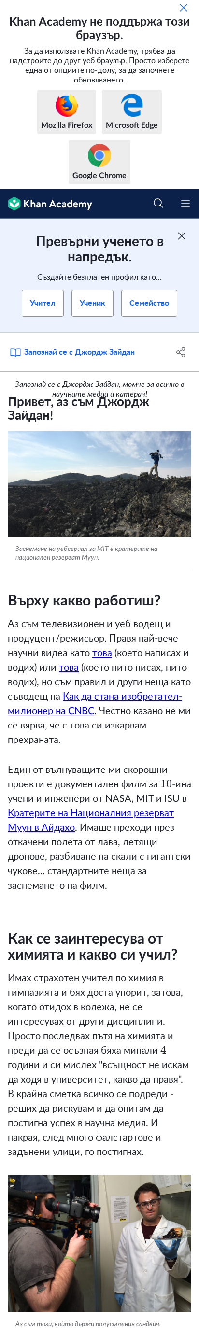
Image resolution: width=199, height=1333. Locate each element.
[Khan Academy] (46, 204)
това (102, 653)
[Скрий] (183, 7)
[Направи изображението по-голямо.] (99, 484)
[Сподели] (180, 352)
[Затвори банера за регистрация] (181, 236)
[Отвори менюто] (185, 203)
